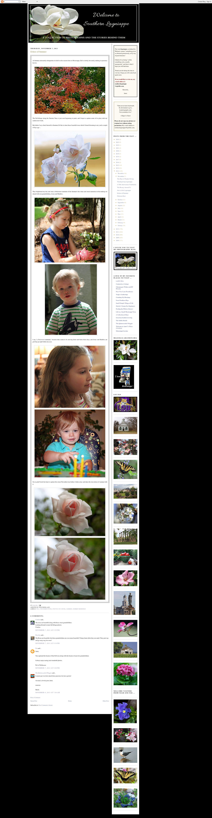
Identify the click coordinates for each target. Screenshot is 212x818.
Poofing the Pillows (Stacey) (124, 309)
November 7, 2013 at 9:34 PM (47, 643)
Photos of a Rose (59, 609)
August (120, 205)
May (119, 214)
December (121, 173)
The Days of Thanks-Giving (125, 179)
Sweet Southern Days (122, 300)
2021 (117, 148)
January (120, 225)
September (121, 203)
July (119, 208)
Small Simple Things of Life (124, 303)
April (119, 217)
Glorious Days (121, 196)
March (120, 220)
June (119, 211)
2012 (117, 229)
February (120, 223)
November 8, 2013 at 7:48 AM (47, 693)
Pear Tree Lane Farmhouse (124, 291)
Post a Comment (35, 697)
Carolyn (37, 620)
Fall (38, 609)
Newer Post (33, 701)
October (120, 200)
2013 (117, 171)
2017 (117, 159)
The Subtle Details (121, 320)
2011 (117, 232)
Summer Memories (79, 609)
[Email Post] (39, 605)
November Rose (46, 609)
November (121, 176)
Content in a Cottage (122, 284)
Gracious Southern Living (124, 318)
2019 (117, 154)
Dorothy (37, 635)
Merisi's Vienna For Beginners (125, 306)
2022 (117, 145)
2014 (117, 168)
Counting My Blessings (123, 297)
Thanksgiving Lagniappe (124, 182)
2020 (117, 151)
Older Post (106, 701)
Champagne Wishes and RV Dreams (124, 288)
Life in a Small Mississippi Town (126, 312)
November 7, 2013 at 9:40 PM (47, 668)
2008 (117, 240)
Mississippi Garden (122, 331)
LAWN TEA (120, 281)
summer (69, 609)
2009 (117, 238)
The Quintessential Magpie (43, 673)
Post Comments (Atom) (45, 705)
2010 (117, 235)
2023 (117, 142)
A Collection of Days (122, 315)
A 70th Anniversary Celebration (126, 185)
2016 (117, 162)
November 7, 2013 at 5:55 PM (47, 630)
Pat (36, 648)
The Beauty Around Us (124, 187)
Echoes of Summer (38, 51)
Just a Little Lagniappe (124, 190)
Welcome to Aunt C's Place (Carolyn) (124, 327)
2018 (117, 157)
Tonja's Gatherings (122, 294)
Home (70, 701)
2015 (117, 165)
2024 (117, 139)
